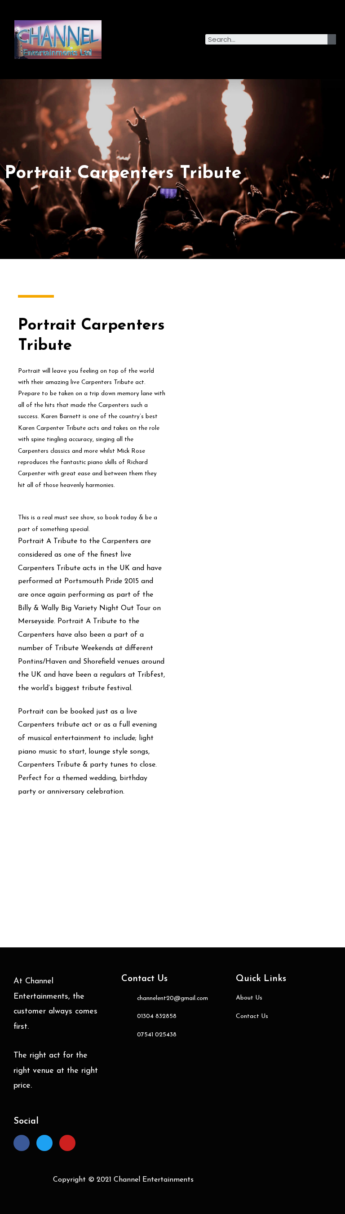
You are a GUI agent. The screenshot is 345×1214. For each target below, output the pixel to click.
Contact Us (144, 978)
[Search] (331, 39)
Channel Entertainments (154, 1179)
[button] (156, 39)
